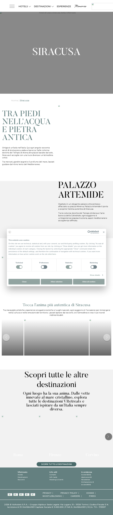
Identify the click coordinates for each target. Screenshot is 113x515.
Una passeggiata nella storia (18, 294)
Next (106, 337)
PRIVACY (47, 493)
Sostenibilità (86, 475)
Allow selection (56, 282)
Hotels (20, 475)
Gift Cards (53, 477)
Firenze (55, 455)
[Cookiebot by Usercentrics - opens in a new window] (89, 232)
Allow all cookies (88, 282)
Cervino (92, 455)
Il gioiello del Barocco (55, 294)
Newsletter (85, 479)
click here (52, 254)
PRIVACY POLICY (68, 493)
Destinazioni (23, 477)
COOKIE (90, 493)
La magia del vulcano (92, 294)
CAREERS (75, 496)
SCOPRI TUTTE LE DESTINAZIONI (56, 464)
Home (14, 100)
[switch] (44, 267)
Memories (80, 6)
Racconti (21, 479)
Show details (95, 275)
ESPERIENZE (64, 6)
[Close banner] (104, 232)
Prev (6, 337)
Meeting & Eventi (56, 479)
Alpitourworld (86, 477)
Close (24, 282)
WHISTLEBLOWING (52, 496)
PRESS (92, 496)
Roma (18, 455)
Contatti (52, 475)
